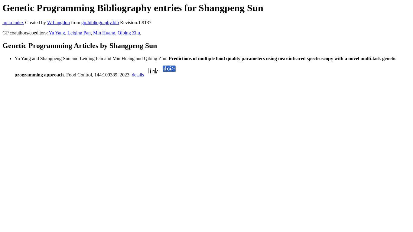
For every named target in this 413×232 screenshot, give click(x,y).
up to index (13, 22)
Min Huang (104, 32)
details (138, 74)
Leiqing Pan (79, 32)
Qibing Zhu (129, 32)
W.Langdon (58, 22)
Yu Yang (57, 32)
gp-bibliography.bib (100, 22)
